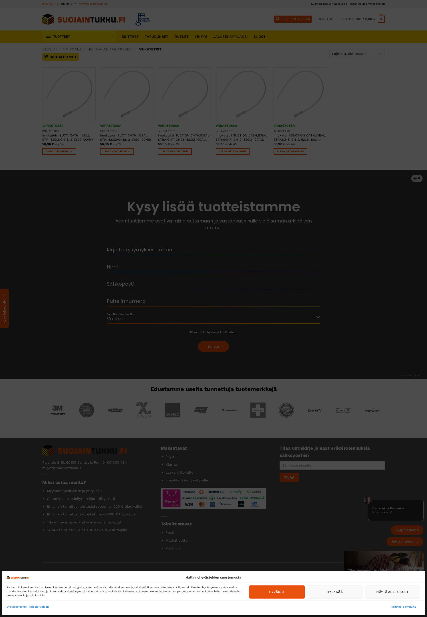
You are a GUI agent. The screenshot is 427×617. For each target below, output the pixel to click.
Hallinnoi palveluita (403, 606)
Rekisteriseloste (39, 606)
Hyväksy (277, 592)
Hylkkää (335, 592)
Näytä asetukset (392, 592)
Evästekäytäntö (17, 606)
